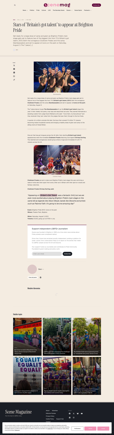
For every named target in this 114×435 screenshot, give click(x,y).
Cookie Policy (50, 419)
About (47, 410)
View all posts (33, 277)
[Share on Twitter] (14, 65)
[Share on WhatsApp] (14, 76)
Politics (32, 10)
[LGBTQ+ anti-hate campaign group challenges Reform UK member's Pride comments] (57, 337)
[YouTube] (81, 413)
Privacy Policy (50, 416)
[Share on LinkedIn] (14, 72)
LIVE (49, 10)
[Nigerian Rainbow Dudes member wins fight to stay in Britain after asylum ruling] (57, 376)
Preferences (77, 428)
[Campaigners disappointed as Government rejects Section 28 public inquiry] (27, 376)
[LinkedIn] (69, 417)
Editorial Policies (51, 413)
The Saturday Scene (58, 10)
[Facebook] (69, 413)
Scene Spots (78, 10)
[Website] (40, 277)
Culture (44, 10)
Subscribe (96, 5)
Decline (90, 428)
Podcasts (87, 10)
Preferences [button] (17, 430)
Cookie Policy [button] (50, 428)
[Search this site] (15, 5)
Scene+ (69, 10)
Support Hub (60, 419)
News (24, 10)
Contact (48, 422)
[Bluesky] (77, 413)
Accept (103, 428)
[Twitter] (73, 413)
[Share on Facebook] (14, 69)
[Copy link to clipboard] (14, 79)
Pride (37, 10)
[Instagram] (73, 417)
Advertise (55, 410)
